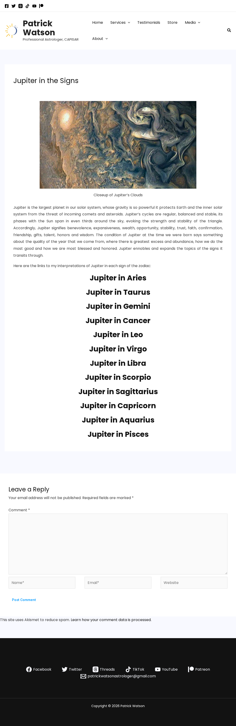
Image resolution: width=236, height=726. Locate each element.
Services (118, 22)
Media (190, 22)
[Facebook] (7, 6)
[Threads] (20, 6)
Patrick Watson (39, 28)
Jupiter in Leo (118, 334)
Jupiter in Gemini (118, 306)
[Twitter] (14, 6)
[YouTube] (34, 6)
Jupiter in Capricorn (118, 405)
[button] (128, 23)
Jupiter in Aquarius (118, 420)
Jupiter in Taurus (118, 292)
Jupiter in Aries (118, 278)
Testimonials (148, 22)
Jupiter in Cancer (118, 320)
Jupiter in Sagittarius (118, 391)
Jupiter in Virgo (118, 349)
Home (97, 22)
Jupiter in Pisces (118, 434)
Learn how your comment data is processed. (111, 619)
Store (172, 22)
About (97, 38)
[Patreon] (41, 6)
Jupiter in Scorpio (118, 377)
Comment (19, 510)
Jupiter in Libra (118, 363)
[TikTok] (27, 6)
